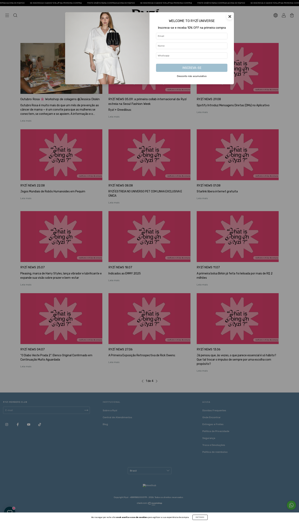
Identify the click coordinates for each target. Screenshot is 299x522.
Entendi (200, 517)
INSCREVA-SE (191, 68)
